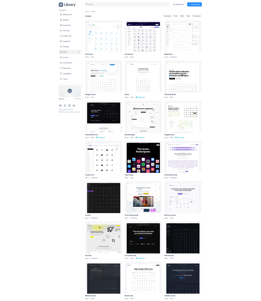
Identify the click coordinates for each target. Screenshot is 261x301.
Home (87, 11)
